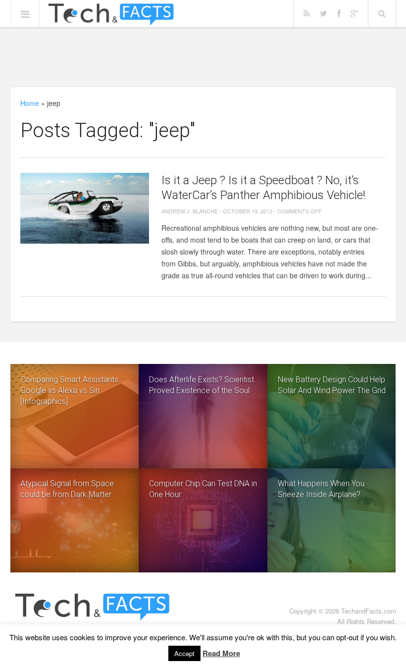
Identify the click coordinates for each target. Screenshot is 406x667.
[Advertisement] (203, 57)
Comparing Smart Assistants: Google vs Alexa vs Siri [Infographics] (70, 390)
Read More (221, 653)
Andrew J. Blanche (189, 211)
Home (29, 103)
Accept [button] (184, 653)
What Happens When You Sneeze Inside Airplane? (321, 489)
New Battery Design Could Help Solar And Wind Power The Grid (332, 385)
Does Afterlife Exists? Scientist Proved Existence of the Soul (201, 385)
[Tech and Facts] (111, 14)
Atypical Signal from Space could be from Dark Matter (67, 489)
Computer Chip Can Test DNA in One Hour (203, 489)
